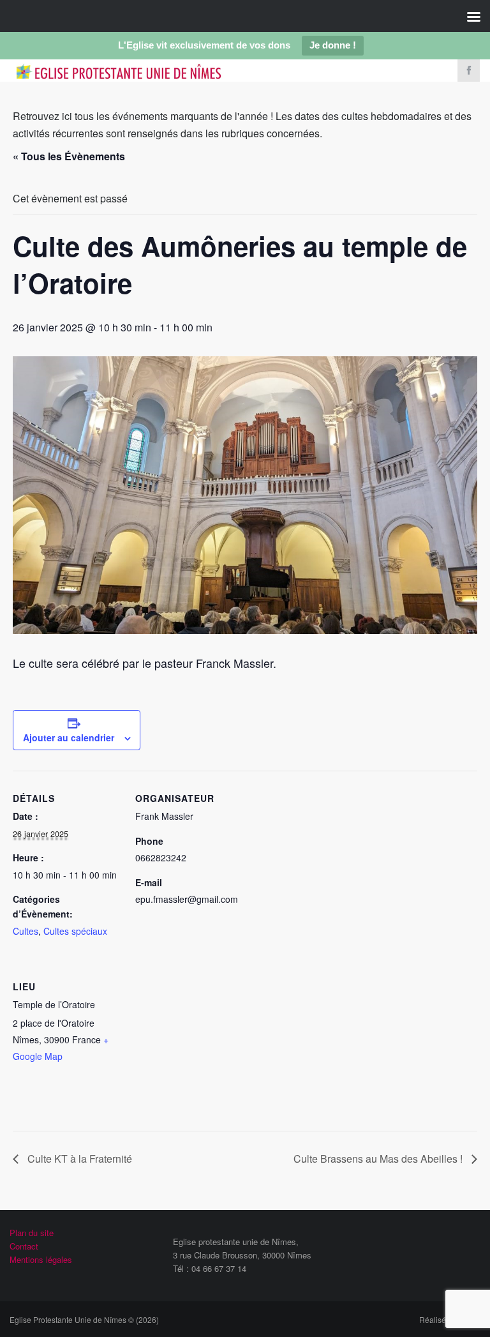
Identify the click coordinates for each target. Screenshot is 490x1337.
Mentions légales (41, 1259)
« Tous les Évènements (69, 156)
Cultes (25, 931)
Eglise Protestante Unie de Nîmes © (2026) (84, 1319)
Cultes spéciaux (75, 931)
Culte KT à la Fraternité (78, 1158)
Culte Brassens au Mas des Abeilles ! (379, 1158)
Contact (24, 1246)
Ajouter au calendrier (68, 737)
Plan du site (32, 1233)
